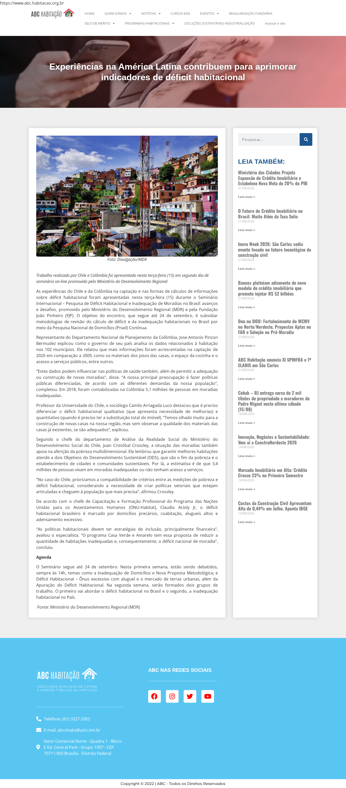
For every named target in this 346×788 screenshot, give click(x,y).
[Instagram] (172, 696)
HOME (89, 13)
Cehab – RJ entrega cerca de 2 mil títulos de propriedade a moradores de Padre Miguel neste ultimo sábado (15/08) (274, 400)
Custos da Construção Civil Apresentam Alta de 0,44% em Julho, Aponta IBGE (275, 506)
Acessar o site (275, 23)
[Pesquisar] (306, 139)
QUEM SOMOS (116, 13)
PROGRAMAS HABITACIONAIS (147, 23)
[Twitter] (190, 696)
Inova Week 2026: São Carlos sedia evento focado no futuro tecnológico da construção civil (274, 249)
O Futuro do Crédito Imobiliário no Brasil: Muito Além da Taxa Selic (270, 214)
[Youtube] (207, 696)
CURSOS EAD (180, 13)
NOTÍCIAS (148, 13)
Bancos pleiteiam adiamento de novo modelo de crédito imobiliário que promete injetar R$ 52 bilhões (272, 288)
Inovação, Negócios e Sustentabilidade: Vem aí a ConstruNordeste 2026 (274, 439)
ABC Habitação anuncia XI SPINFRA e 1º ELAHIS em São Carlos (274, 362)
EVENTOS (207, 13)
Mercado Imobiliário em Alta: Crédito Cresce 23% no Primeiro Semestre (272, 473)
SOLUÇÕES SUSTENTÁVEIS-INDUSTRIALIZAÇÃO (219, 23)
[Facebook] (154, 696)
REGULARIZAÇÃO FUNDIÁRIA (250, 13)
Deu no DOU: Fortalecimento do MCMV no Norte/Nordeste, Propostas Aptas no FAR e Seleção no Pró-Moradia (274, 326)
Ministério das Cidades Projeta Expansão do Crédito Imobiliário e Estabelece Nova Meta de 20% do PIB (272, 177)
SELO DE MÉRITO (97, 23)
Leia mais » (246, 197)
